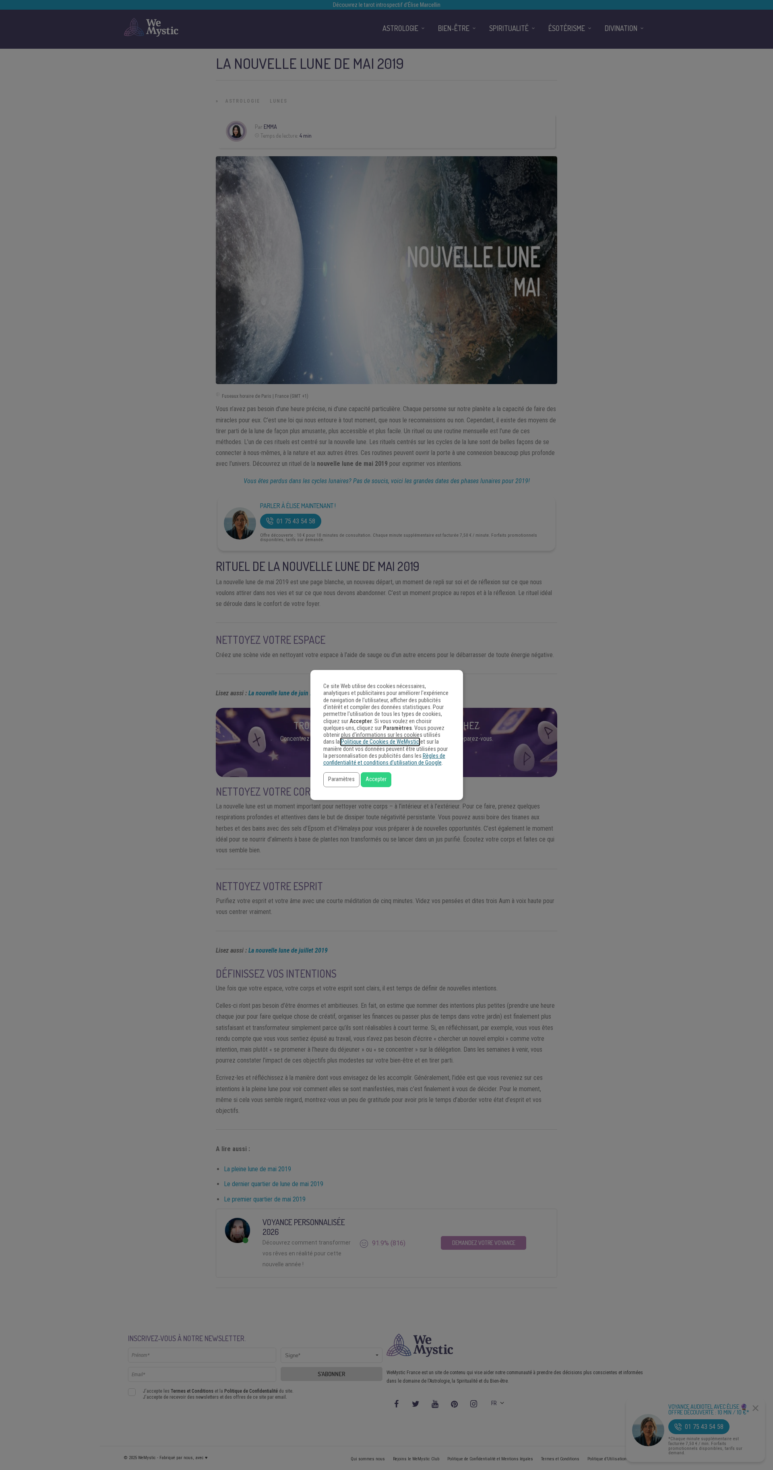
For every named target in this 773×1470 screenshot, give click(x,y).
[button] (341, 779)
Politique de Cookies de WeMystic (380, 741)
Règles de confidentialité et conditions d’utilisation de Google (384, 759)
